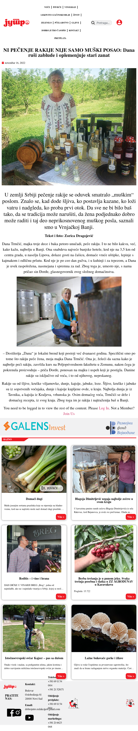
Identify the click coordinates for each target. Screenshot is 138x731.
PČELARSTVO (61, 22)
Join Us (69, 413)
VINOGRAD (70, 7)
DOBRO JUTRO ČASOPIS (54, 30)
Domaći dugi (34, 499)
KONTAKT (74, 30)
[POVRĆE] (52, 492)
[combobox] (101, 22)
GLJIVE (75, 22)
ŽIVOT (76, 14)
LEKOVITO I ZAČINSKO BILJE (55, 14)
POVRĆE (57, 7)
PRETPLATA (60, 38)
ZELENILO (46, 22)
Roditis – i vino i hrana (34, 578)
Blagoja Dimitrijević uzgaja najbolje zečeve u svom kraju (104, 500)
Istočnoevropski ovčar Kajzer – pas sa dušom (34, 658)
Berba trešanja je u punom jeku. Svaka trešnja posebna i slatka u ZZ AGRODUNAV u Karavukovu (104, 581)
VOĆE (47, 7)
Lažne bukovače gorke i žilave (104, 658)
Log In (104, 407)
